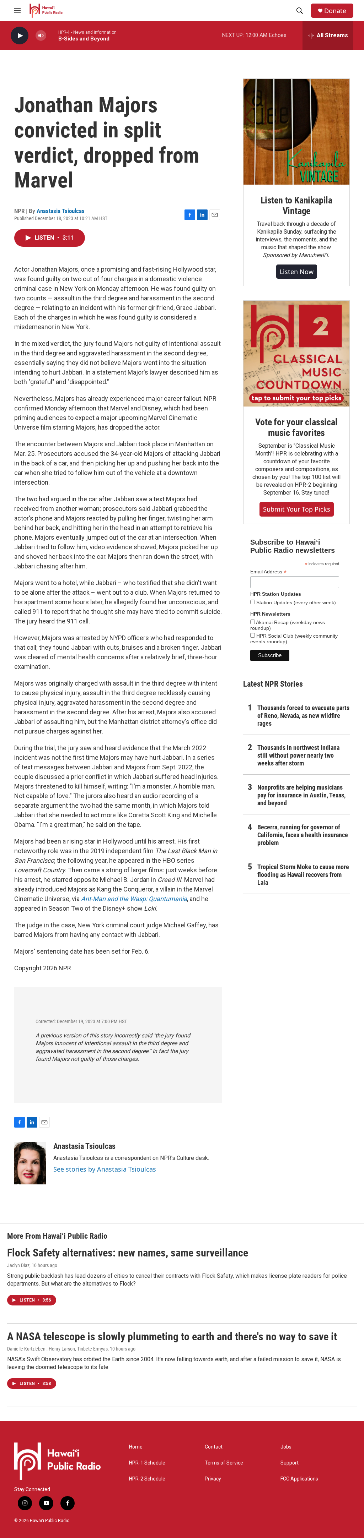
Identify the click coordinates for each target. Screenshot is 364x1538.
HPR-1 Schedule (147, 1463)
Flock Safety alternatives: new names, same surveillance (127, 1253)
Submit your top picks (296, 509)
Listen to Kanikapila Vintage (296, 205)
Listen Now (297, 271)
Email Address (268, 571)
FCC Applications (299, 1479)
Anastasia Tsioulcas (61, 210)
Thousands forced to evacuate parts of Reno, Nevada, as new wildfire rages (303, 715)
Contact (214, 1447)
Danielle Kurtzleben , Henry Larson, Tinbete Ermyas (57, 1349)
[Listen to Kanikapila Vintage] (296, 132)
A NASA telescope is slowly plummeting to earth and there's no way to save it (172, 1336)
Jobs (285, 1447)
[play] (19, 36)
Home (136, 1447)
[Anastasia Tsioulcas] (30, 1163)
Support (289, 1463)
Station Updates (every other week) (295, 602)
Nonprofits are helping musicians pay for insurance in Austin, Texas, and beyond (301, 795)
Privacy (213, 1479)
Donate (335, 11)
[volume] (41, 36)
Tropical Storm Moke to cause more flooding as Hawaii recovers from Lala (303, 874)
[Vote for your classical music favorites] (296, 354)
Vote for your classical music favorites (296, 427)
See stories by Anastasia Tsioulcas (104, 1169)
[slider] (52, 35)
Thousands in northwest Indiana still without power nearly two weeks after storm (298, 755)
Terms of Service (224, 1463)
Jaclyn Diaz (18, 1265)
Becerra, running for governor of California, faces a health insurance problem (302, 834)
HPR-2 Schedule (147, 1479)
